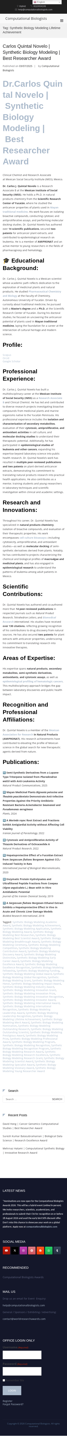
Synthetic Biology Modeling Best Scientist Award (29, 936)
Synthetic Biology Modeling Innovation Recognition (33, 996)
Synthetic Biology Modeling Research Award (32, 1050)
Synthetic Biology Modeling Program (33, 1042)
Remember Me (15, 1380)
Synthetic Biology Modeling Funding (38, 970)
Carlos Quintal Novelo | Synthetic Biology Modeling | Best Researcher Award (31, 52)
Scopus (7, 355)
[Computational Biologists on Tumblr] (57, 1250)
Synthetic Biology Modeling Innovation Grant (29, 990)
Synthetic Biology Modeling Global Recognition (33, 975)
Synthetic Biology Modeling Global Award (27, 974)
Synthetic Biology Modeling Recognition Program (32, 1047)
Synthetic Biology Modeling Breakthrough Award (32, 940)
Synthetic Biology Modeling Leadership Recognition (30, 1014)
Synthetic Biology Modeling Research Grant (32, 1056)
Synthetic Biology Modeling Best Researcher (28, 933)
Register (8, 1401)
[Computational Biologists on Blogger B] (40, 1250)
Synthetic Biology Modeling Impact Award (36, 983)
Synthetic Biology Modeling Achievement (36, 925)
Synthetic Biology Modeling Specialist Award (29, 1063)
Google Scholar (12, 361)
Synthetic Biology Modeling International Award (31, 1003)
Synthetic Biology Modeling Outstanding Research (26, 1027)
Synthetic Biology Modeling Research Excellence (29, 1053)
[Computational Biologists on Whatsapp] (49, 1250)
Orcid (6, 358)
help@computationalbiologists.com (24, 1305)
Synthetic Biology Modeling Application (26, 928)
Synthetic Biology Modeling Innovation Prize (29, 993)
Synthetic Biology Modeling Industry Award (28, 987)
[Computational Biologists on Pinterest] (32, 1250)
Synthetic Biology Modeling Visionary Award (29, 1066)
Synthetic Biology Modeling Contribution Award (27, 949)
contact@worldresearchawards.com (24, 1319)
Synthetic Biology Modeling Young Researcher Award (29, 1069)
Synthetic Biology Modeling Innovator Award (29, 1000)
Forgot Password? (13, 1404)
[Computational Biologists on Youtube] (6, 1250)
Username (15, 1347)
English (40, 2)
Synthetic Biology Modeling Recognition (26, 1045)
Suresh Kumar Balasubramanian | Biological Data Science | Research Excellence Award (32, 1138)
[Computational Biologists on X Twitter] (15, 1250)
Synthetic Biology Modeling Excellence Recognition (30, 966)
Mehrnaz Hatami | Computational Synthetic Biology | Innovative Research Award (33, 1150)
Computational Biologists (26, 18)
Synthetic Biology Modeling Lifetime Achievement (28, 1017)
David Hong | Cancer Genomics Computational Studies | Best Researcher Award (31, 1126)
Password (15, 1364)
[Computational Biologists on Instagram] (23, 1250)
